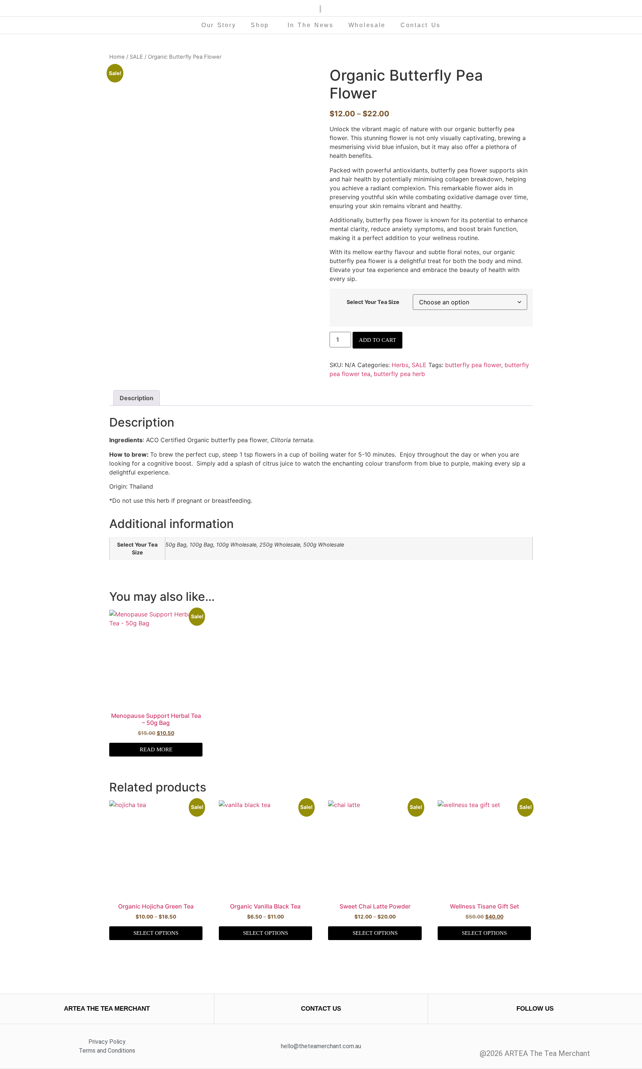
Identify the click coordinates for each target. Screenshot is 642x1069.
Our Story (218, 25)
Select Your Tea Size (373, 302)
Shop (260, 25)
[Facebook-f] (528, 1039)
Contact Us (421, 25)
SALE (136, 57)
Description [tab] (136, 398)
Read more (156, 749)
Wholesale (367, 25)
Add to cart (377, 340)
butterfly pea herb (399, 374)
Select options (155, 933)
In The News (311, 25)
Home (117, 57)
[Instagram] (542, 1039)
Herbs (400, 365)
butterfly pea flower (473, 365)
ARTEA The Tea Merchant (107, 1008)
